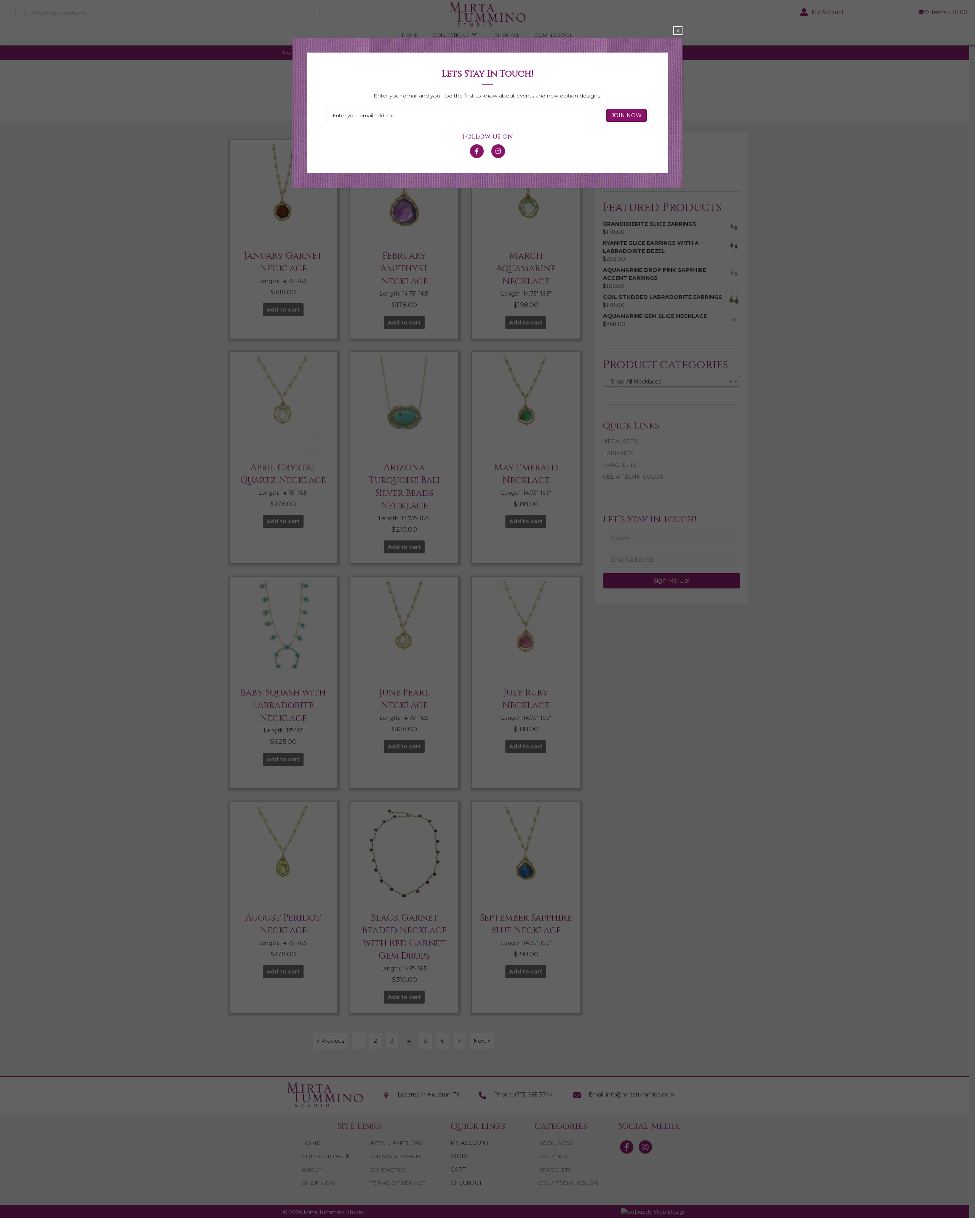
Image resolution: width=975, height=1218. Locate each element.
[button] (477, 147)
